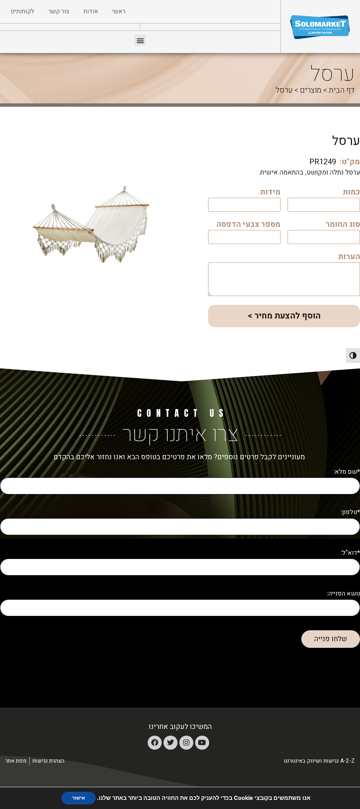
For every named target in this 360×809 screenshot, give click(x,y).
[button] (140, 40)
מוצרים (310, 90)
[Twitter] (170, 743)
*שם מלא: (346, 472)
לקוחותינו (22, 11)
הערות (349, 257)
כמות (351, 193)
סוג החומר (343, 225)
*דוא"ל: (350, 553)
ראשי (119, 11)
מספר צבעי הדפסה (248, 225)
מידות (270, 193)
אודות (90, 11)
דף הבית (342, 90)
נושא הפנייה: (343, 594)
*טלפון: (350, 512)
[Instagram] (186, 743)
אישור (78, 798)
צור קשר (58, 11)
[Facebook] (155, 743)
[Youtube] (202, 743)
